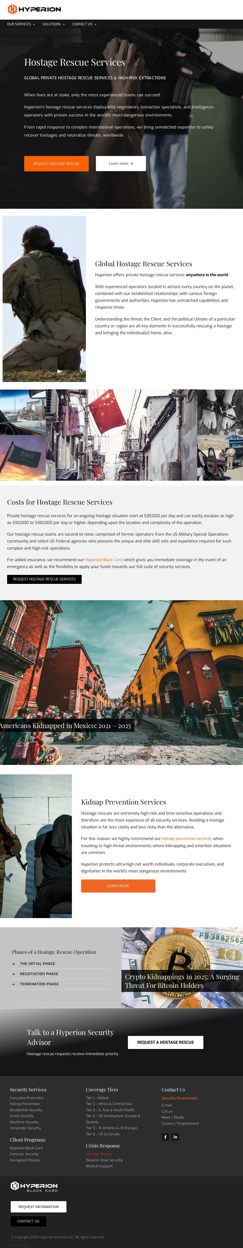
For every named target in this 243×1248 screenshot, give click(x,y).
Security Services (28, 1089)
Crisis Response (103, 1145)
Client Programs (27, 1139)
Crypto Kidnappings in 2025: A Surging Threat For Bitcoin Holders (182, 981)
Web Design (20, 1245)
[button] (60, 964)
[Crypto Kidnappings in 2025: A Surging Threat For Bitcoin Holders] (182, 967)
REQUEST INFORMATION (39, 1207)
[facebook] (165, 1137)
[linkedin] (175, 1137)
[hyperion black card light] (34, 1182)
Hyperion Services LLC (56, 1237)
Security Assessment (180, 1098)
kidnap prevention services (187, 838)
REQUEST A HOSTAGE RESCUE (165, 1042)
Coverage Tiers (102, 1089)
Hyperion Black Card (104, 559)
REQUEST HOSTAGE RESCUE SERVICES (44, 579)
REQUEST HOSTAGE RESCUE (56, 163)
